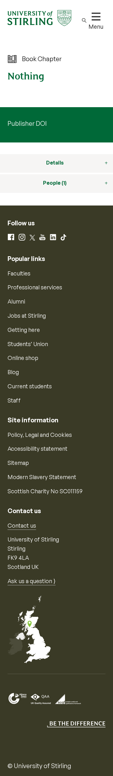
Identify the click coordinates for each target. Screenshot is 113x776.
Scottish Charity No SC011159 (45, 491)
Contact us (22, 525)
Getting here (24, 329)
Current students (30, 386)
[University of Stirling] (39, 17)
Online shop (23, 357)
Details (55, 162)
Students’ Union (28, 343)
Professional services (35, 287)
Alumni (16, 301)
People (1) (55, 183)
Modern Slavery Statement (42, 476)
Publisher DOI (27, 123)
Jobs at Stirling (27, 315)
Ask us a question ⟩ (32, 580)
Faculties (19, 273)
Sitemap (18, 462)
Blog (13, 371)
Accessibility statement (37, 448)
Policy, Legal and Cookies (40, 434)
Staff (14, 400)
